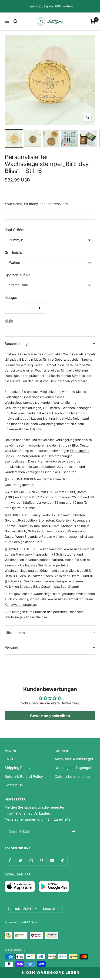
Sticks (9, 456)
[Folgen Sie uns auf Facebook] (10, 860)
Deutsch (49, 908)
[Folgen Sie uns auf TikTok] (62, 860)
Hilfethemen (15, 633)
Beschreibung (16, 343)
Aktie (9, 321)
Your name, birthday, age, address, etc (36, 204)
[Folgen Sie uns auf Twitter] (20, 860)
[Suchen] (15, 21)
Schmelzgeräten (28, 456)
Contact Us (14, 785)
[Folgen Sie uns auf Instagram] (31, 860)
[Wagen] (92, 21)
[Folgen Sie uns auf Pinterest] (41, 860)
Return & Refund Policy (24, 776)
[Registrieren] (74, 831)
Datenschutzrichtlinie (72, 776)
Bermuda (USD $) (20, 908)
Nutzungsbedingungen (73, 768)
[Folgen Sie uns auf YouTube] (52, 860)
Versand (11, 647)
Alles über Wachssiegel (74, 759)
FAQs (9, 759)
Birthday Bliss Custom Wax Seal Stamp (49, 586)
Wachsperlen (79, 451)
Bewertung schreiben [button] (50, 715)
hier (44, 617)
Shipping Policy (17, 768)
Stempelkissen (15, 461)
